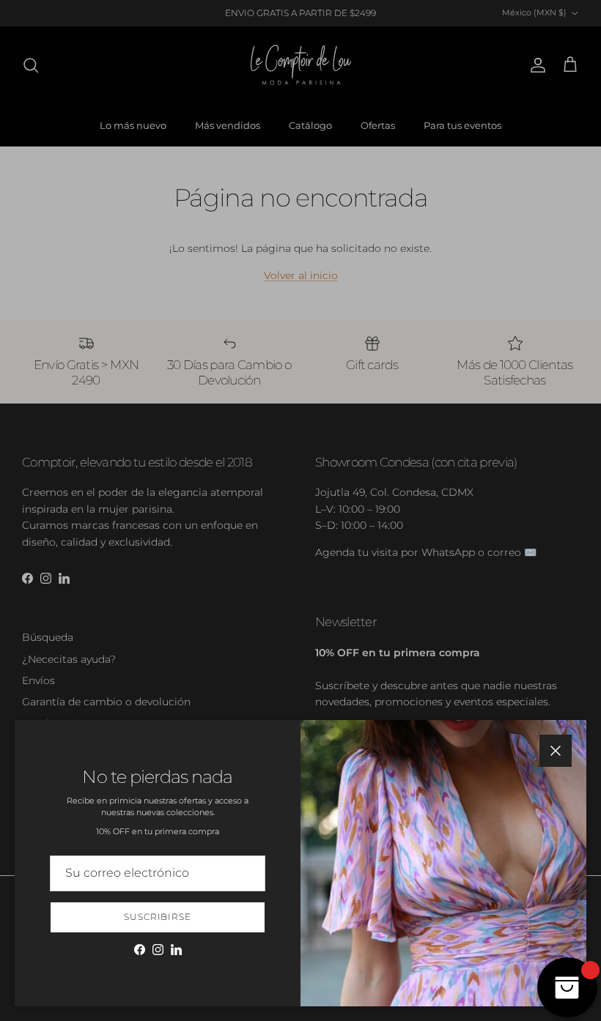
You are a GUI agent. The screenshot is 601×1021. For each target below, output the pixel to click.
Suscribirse (158, 916)
